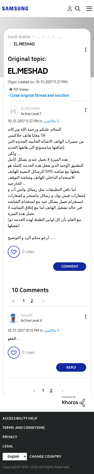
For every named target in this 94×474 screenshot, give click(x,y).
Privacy (10, 437)
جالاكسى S (51, 121)
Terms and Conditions (24, 428)
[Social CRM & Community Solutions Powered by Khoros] (73, 401)
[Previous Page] (16, 301)
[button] (77, 110)
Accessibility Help (20, 418)
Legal (8, 446)
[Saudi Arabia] (15, 8)
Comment (69, 266)
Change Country (45, 456)
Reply (71, 367)
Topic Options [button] (77, 50)
